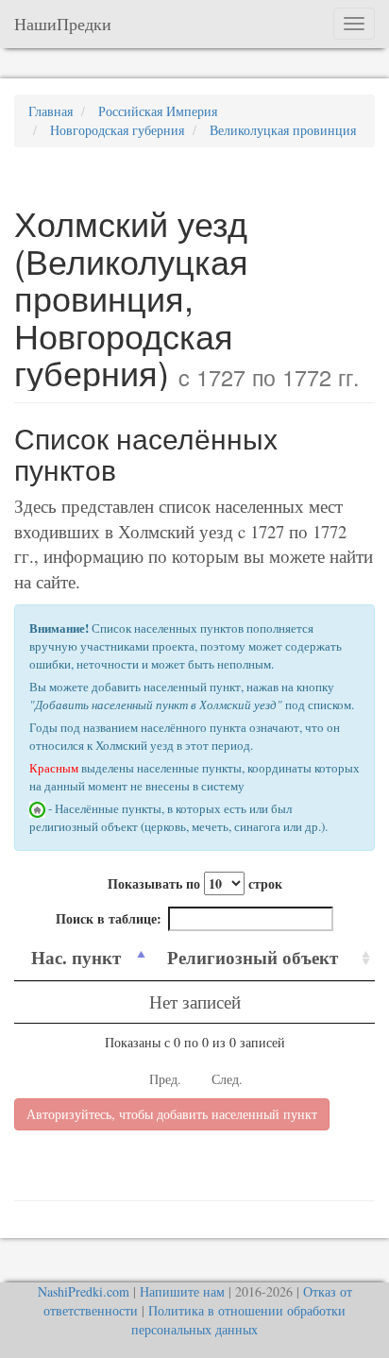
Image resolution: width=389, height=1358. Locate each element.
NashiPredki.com (83, 1291)
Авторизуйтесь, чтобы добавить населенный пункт (171, 1114)
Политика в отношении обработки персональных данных (238, 1319)
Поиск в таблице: (108, 918)
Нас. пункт (76, 957)
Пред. (165, 1079)
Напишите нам (182, 1291)
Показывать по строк (195, 883)
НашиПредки (62, 23)
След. (227, 1079)
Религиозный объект (252, 957)
